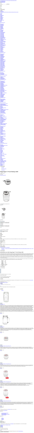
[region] (17, 201)
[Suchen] (7, 4)
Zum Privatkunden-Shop (2, 1)
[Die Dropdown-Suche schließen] (8, 4)
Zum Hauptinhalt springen (3, 0)
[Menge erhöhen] (3, 239)
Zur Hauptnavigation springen (13, 0)
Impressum (3, 418)
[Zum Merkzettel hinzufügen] (1, 303)
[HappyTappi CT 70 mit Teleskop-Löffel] (7, 182)
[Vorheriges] (1, 204)
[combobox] (3, 4)
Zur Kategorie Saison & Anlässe (3, 143)
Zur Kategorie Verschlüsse (3, 79)
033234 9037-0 (9, 409)
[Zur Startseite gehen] (2, 2)
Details (1, 313)
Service (2, 419)
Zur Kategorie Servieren (2, 134)
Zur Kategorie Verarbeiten (3, 124)
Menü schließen (3, 9)
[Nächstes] (2, 204)
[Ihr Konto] (1, 8)
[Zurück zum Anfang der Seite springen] (1, 430)
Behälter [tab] (2, 290)
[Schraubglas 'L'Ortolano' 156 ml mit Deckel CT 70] (6, 344)
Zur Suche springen (8, 0)
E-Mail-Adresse (2, 281)
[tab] (17, 248)
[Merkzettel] (0, 7)
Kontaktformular (5, 410)
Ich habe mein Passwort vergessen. (4, 282)
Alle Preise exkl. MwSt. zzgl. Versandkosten (5, 247)
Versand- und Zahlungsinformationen (5, 414)
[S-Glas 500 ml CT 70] (6, 302)
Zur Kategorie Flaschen (2, 52)
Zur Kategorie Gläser (2, 22)
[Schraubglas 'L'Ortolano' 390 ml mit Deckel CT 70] (6, 399)
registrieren (2, 11)
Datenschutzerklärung (4, 413)
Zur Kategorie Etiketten (2, 97)
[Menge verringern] (1, 239)
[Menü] (1, 3)
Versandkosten (12, 423)
